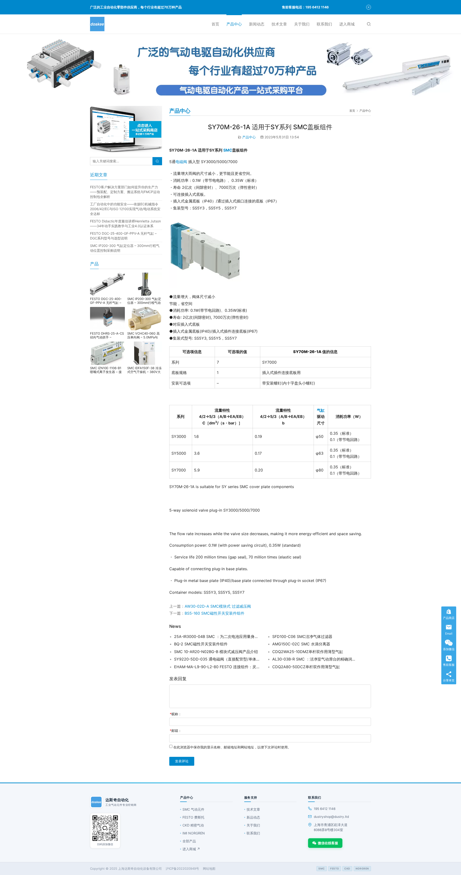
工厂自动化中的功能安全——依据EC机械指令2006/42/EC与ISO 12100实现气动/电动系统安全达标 (125, 209)
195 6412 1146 (324, 809)
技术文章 (279, 24)
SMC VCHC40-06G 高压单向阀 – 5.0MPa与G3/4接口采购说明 (143, 335)
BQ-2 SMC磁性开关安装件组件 (201, 644)
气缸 (321, 410)
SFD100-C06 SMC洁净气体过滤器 (302, 636)
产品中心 (234, 24)
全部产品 (189, 841)
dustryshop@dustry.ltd (331, 817)
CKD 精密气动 (193, 825)
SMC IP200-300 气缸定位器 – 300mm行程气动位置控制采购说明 (144, 301)
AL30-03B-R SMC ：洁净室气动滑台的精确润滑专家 (315, 659)
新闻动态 (256, 24)
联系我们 (324, 24)
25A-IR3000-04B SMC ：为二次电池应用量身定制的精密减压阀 (217, 636)
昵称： (176, 714)
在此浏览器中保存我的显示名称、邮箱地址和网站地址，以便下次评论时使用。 (232, 747)
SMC (227, 150)
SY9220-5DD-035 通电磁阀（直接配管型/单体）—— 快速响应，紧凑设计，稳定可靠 (217, 659)
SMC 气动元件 (193, 809)
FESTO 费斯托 (193, 817)
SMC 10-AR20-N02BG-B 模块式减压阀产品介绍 (216, 651)
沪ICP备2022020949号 (182, 868)
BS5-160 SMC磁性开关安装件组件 (214, 613)
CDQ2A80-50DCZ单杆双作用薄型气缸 (306, 666)
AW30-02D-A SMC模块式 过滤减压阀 (218, 606)
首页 (215, 24)
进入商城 (347, 24)
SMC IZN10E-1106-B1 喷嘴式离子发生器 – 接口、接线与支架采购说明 (107, 370)
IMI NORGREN (193, 833)
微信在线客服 (328, 843)
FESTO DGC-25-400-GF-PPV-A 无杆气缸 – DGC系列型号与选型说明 (107, 301)
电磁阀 (181, 161)
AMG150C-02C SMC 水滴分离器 (301, 644)
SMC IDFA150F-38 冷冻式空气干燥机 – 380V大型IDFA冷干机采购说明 (144, 370)
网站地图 (209, 868)
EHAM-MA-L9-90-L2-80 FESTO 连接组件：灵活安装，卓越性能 (217, 666)
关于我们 (301, 24)
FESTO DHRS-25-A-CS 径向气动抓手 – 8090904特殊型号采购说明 (107, 335)
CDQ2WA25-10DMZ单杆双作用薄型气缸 (307, 651)
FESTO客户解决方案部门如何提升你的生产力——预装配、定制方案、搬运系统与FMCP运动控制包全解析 (125, 192)
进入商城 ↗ (191, 849)
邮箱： (176, 730)
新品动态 (253, 817)
